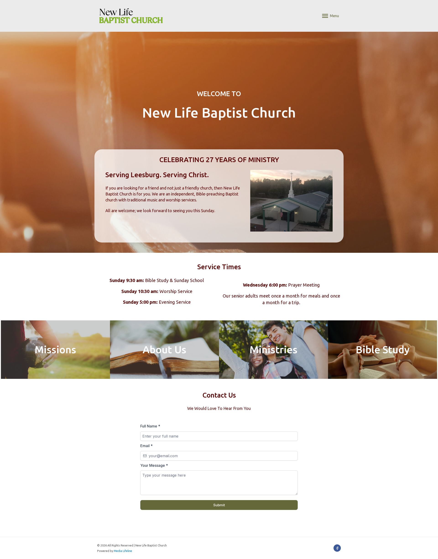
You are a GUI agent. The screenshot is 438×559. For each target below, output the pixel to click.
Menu (334, 16)
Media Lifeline (123, 550)
